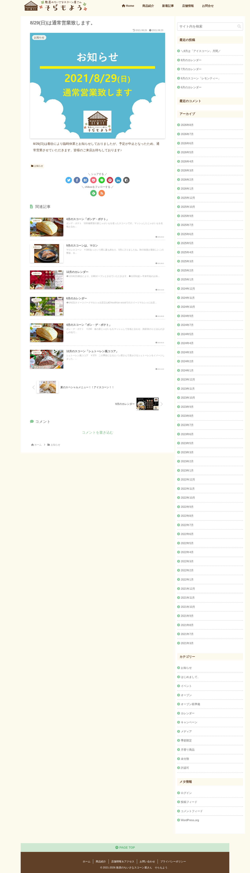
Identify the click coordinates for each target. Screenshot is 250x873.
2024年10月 (188, 306)
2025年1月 (187, 279)
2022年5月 (187, 543)
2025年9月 (187, 215)
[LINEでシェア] (101, 180)
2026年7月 (187, 134)
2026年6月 (187, 143)
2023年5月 (187, 443)
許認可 (185, 767)
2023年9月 (187, 406)
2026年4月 (187, 161)
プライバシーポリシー (173, 861)
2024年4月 (187, 343)
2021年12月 (188, 588)
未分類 (185, 758)
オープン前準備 (190, 704)
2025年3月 (187, 261)
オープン (186, 695)
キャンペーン (189, 722)
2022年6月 (187, 534)
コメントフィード (192, 811)
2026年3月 (187, 170)
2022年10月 (188, 497)
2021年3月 (187, 643)
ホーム (86, 861)
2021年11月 (188, 597)
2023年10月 (188, 397)
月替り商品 (188, 749)
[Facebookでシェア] (77, 180)
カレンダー (188, 713)
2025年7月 (187, 225)
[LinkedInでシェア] (118, 180)
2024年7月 (187, 325)
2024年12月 (188, 288)
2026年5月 (187, 152)
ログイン (186, 792)
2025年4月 (187, 252)
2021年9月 (187, 616)
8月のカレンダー (191, 60)
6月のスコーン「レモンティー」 (201, 78)
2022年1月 (187, 579)
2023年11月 (188, 388)
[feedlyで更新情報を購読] (93, 193)
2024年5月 (187, 334)
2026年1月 (187, 188)
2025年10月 (188, 206)
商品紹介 (101, 861)
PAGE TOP (126, 847)
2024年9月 (187, 315)
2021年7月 (187, 634)
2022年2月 (187, 570)
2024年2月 (187, 361)
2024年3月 (187, 352)
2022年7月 (187, 525)
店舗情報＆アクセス (122, 861)
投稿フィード (189, 802)
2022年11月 (188, 488)
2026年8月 (187, 125)
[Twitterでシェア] (69, 180)
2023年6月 (187, 434)
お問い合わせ (147, 861)
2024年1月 (187, 370)
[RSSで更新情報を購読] (101, 193)
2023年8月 (187, 416)
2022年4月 (187, 552)
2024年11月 (188, 297)
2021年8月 (187, 625)
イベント (186, 686)
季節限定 (186, 740)
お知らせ (38, 166)
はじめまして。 (190, 676)
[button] (126, 180)
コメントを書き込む (97, 432)
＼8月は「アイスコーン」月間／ (201, 50)
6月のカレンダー (191, 87)
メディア (186, 731)
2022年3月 (187, 561)
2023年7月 (187, 424)
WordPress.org (190, 820)
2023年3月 (187, 452)
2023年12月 (188, 379)
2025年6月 (187, 234)
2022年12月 (188, 479)
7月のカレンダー (191, 69)
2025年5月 (187, 243)
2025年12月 (188, 197)
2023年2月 (187, 461)
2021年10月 (188, 606)
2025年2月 (187, 270)
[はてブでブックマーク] (85, 180)
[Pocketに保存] (93, 180)
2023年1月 (187, 470)
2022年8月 (187, 516)
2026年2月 (187, 179)
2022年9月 (187, 506)
